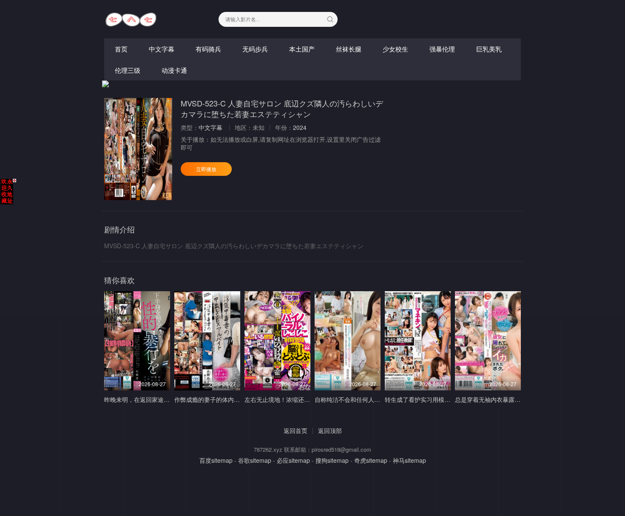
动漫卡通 (174, 70)
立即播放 (206, 168)
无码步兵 (255, 48)
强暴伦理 (442, 48)
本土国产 (302, 48)
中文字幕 (161, 48)
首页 (121, 48)
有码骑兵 (208, 48)
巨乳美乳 (489, 48)
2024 (300, 127)
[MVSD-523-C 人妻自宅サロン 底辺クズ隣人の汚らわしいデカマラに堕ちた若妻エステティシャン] (138, 149)
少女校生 (395, 48)
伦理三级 (127, 70)
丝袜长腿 (348, 48)
